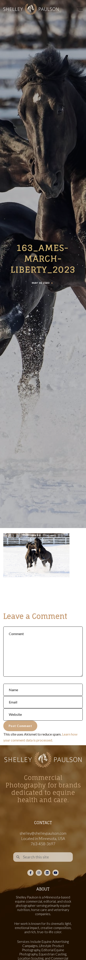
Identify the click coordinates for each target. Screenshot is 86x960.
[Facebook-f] (30, 873)
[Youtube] (55, 873)
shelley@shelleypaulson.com (43, 833)
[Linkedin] (47, 873)
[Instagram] (39, 873)
